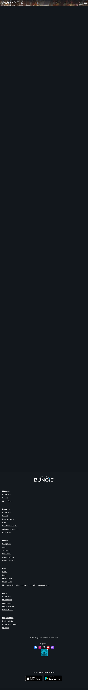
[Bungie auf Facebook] (35, 647)
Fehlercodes (6, 21)
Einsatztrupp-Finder (9, 526)
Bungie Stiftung (8, 618)
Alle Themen (7, 9)
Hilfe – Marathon (8, 47)
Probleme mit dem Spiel (10, 27)
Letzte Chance (7, 610)
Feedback (6, 13)
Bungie (5, 540)
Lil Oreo (3, 259)
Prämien (5, 15)
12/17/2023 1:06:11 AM (17, 272)
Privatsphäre (7, 582)
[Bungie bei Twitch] (52, 647)
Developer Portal (8, 560)
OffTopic (5, 46)
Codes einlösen (8, 557)
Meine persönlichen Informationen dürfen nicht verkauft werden (26, 585)
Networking (6, 23)
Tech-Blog (6, 550)
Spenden (5, 628)
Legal (4, 575)
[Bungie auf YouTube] (48, 647)
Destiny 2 (6, 11)
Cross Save (6, 532)
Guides (4, 572)
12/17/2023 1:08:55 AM (17, 374)
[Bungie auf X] (44, 647)
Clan (4, 522)
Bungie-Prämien (8, 606)
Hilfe (4, 20)
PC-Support (6, 35)
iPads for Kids (7, 621)
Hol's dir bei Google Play (53, 678)
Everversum (6, 25)
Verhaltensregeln (7, 51)
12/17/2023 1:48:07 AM (17, 169)
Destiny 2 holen (8, 519)
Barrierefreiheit (7, 28)
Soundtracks (7, 603)
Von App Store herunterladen (34, 678)
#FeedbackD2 (17, 160)
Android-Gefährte (8, 34)
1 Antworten (6, 268)
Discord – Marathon (9, 49)
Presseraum (6, 554)
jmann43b (4, 361)
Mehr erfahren (7, 501)
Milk (2, 464)
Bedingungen (7, 578)
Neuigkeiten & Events (10, 624)
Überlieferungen (8, 16)
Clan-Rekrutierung (8, 42)
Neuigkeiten (6, 494)
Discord (5, 498)
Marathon (6, 491)
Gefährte (5, 40)
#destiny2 (9, 160)
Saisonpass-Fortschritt (10, 529)
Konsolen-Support (8, 37)
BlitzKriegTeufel (6, 152)
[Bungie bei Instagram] (39, 647)
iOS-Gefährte (7, 32)
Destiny (7, 2)
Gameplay (6, 18)
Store (4, 593)
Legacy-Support (8, 39)
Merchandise (7, 600)
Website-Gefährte (8, 30)
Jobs (4, 547)
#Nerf (3, 160)
